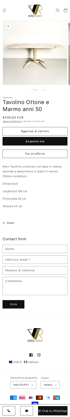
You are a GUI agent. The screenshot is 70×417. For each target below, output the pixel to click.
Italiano (48, 384)
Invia (13, 304)
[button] (4, 10)
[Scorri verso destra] (43, 90)
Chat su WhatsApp (54, 411)
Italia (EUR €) (21, 384)
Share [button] (10, 222)
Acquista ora (35, 141)
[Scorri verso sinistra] (27, 90)
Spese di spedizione (12, 121)
